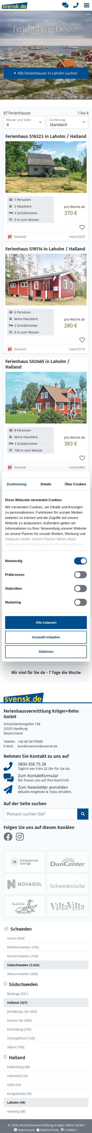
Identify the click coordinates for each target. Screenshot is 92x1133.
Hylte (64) (14, 1085)
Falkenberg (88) (18, 1067)
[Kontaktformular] (65, 5)
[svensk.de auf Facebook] (8, 836)
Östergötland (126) (21, 1038)
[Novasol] (24, 884)
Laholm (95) (16, 1102)
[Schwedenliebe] (67, 884)
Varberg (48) (16, 1111)
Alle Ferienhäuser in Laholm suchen (47, 73)
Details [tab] (46, 484)
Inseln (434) (15, 938)
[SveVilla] (24, 906)
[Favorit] (82, 227)
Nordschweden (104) (22, 956)
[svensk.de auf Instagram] (19, 836)
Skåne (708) (15, 1047)
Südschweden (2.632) (23, 965)
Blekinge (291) (17, 994)
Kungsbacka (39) (19, 1093)
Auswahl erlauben (46, 637)
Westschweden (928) (22, 974)
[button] (86, 5)
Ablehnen (46, 651)
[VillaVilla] (67, 906)
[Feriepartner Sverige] (24, 862)
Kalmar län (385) (19, 1020)
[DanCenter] (67, 862)
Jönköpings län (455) (22, 1011)
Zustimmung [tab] (17, 484)
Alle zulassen (46, 622)
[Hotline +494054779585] (76, 5)
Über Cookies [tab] (75, 484)
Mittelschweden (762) (23, 947)
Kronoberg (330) (19, 1029)
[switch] (80, 574)
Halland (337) (17, 1002)
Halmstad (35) (17, 1076)
